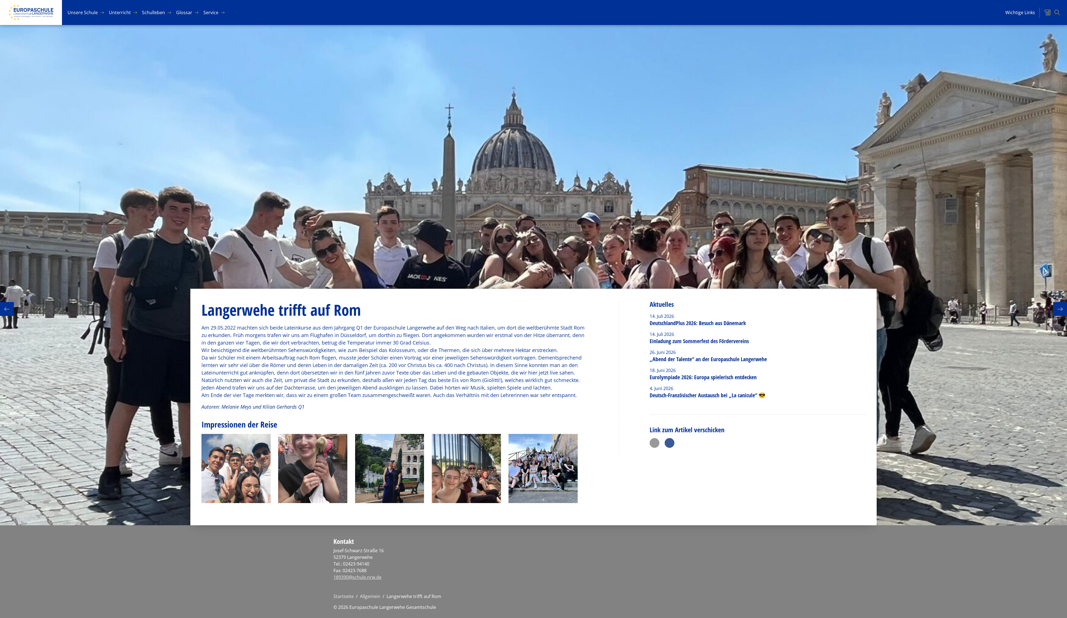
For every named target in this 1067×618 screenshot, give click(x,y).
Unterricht (120, 12)
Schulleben (153, 12)
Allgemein (370, 596)
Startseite (343, 596)
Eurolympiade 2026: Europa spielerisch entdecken (704, 377)
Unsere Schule (83, 12)
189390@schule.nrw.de (357, 577)
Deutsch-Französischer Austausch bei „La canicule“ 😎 (708, 395)
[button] (654, 443)
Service (210, 12)
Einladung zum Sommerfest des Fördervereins (699, 341)
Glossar (184, 12)
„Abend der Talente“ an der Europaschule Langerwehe (708, 359)
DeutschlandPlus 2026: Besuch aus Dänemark (698, 323)
